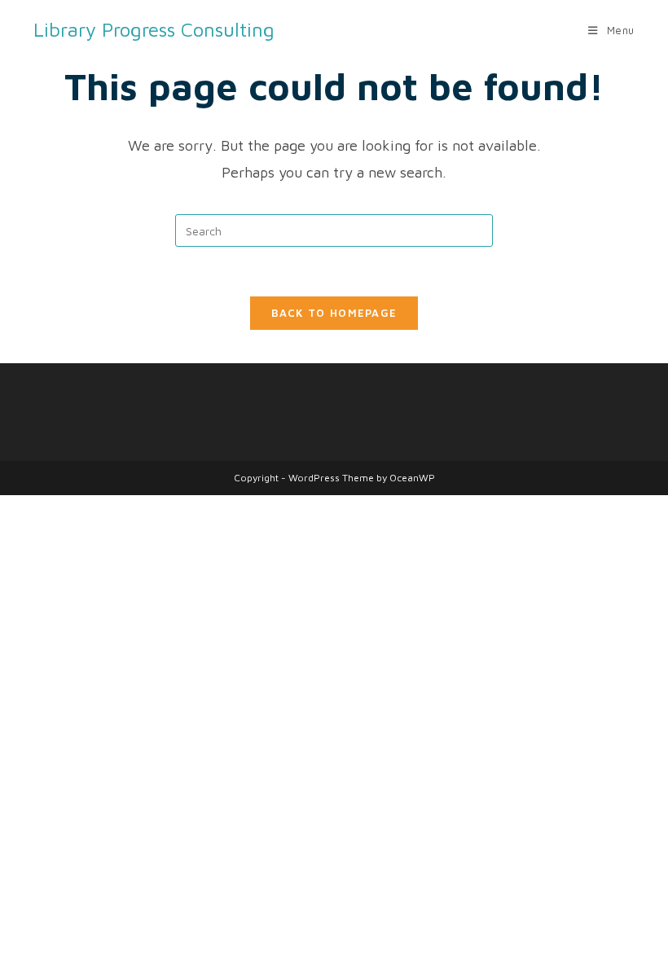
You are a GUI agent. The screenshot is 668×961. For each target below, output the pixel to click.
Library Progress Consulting (154, 29)
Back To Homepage (334, 312)
